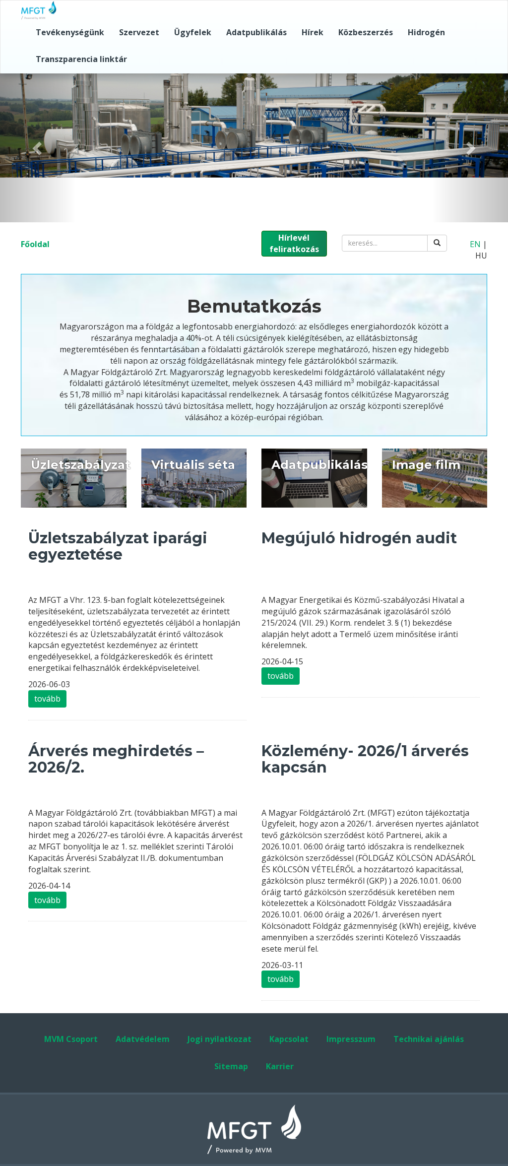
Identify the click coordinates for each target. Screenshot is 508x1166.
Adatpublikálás (256, 32)
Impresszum (351, 1039)
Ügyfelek (192, 32)
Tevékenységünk (70, 32)
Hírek (312, 32)
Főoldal (35, 244)
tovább (47, 698)
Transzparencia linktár (81, 59)
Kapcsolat (289, 1039)
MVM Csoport (71, 1039)
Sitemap (231, 1066)
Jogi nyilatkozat (220, 1039)
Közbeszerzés (365, 32)
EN (475, 244)
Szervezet (139, 32)
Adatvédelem (143, 1039)
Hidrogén (426, 32)
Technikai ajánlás (428, 1039)
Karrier (280, 1066)
